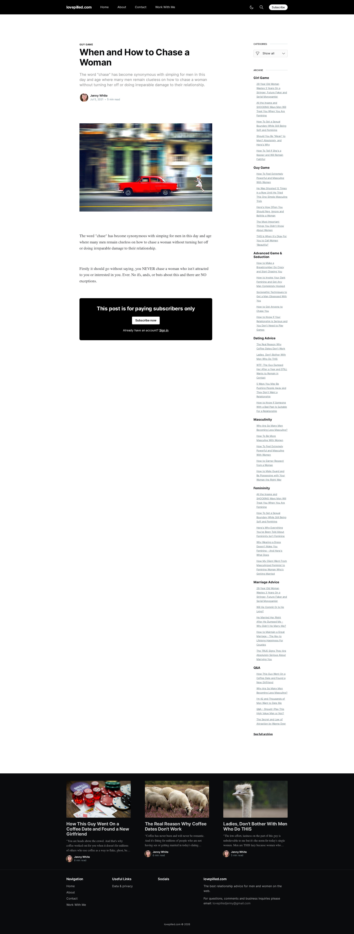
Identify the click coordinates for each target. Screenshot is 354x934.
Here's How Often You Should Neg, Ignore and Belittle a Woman (270, 211)
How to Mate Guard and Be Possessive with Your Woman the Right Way (270, 475)
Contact (140, 7)
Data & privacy (122, 886)
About (121, 7)
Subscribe (278, 7)
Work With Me (165, 7)
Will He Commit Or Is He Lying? (270, 609)
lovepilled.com (78, 7)
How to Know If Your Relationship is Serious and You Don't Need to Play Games (271, 323)
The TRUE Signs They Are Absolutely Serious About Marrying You (271, 655)
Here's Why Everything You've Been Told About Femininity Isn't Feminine (270, 532)
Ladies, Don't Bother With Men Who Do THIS (271, 356)
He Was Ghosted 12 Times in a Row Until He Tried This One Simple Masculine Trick (271, 194)
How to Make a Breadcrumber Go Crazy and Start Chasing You (270, 267)
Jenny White (98, 95)
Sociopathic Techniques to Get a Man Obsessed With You (271, 296)
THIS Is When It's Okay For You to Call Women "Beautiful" (271, 240)
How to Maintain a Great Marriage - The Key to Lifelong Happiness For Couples (270, 638)
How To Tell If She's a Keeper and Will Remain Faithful (269, 155)
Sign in (164, 330)
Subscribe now (145, 320)
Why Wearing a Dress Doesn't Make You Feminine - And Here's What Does (269, 548)
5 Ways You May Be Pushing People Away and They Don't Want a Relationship (271, 390)
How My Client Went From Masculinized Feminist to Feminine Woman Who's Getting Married (271, 567)
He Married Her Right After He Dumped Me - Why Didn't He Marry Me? (271, 621)
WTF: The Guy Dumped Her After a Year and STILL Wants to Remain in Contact (271, 371)
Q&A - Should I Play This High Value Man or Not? (270, 711)
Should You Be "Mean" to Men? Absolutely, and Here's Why (270, 140)
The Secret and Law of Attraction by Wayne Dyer (271, 721)
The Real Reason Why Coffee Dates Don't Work (270, 346)
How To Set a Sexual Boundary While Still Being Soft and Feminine (271, 125)
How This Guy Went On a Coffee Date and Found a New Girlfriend (270, 678)
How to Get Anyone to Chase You (269, 308)
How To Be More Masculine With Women (269, 438)
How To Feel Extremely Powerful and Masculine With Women (270, 178)
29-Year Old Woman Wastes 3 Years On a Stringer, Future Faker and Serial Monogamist (271, 90)
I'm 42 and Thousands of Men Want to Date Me (270, 700)
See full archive (263, 734)
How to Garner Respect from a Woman (270, 463)
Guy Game (86, 44)
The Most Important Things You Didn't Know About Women (270, 226)
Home (104, 7)
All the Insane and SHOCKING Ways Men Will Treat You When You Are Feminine (271, 109)
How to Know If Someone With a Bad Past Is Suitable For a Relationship (271, 407)
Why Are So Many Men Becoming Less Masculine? (271, 427)
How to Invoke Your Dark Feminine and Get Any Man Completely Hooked (270, 281)
